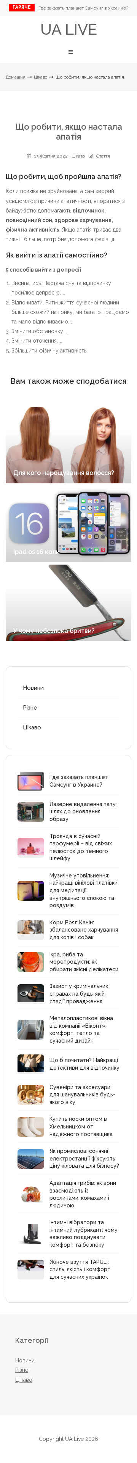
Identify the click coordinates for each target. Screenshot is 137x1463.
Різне (30, 707)
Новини (33, 687)
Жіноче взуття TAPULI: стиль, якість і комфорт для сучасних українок (79, 1269)
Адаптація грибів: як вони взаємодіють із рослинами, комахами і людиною (82, 1194)
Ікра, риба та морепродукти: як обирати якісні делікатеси (83, 961)
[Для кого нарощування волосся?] (68, 445)
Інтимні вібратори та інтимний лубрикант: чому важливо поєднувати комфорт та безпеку (83, 1233)
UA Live (68, 29)
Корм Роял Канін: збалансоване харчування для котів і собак (83, 929)
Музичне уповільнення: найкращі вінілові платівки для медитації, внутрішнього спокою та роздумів (83, 890)
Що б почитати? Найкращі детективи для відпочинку (84, 1064)
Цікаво (40, 77)
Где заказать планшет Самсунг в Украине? (83, 8)
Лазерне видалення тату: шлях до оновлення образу (83, 811)
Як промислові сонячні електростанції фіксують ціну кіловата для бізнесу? (84, 1158)
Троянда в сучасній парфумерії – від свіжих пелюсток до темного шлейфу (80, 847)
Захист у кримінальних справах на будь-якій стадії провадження (78, 993)
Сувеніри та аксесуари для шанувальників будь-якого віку (82, 1094)
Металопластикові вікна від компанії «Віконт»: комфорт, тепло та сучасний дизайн (81, 1029)
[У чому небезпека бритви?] (68, 603)
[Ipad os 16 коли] (68, 524)
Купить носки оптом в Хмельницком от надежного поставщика (81, 1126)
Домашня (15, 77)
